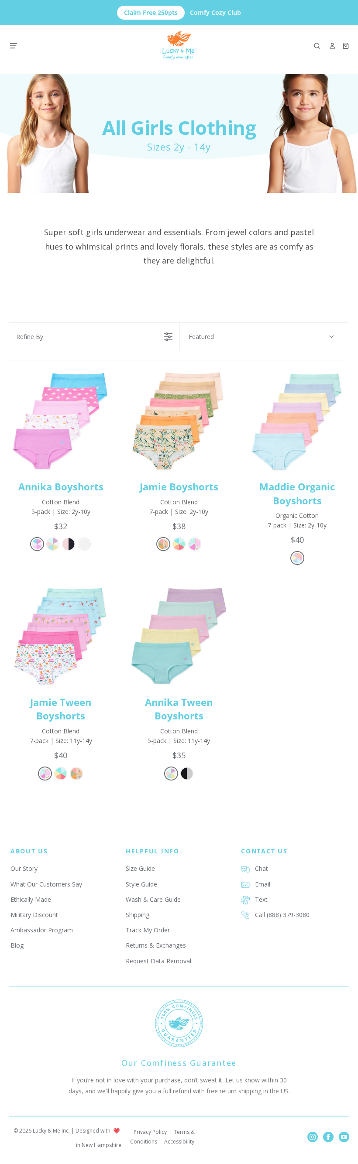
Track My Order (148, 930)
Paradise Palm (195, 544)
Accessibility (179, 1141)
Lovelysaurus (163, 544)
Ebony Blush (68, 544)
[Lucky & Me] (179, 46)
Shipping (137, 915)
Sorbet (179, 544)
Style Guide (141, 884)
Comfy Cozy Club (182, 12)
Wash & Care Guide (153, 899)
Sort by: (201, 336)
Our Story (24, 868)
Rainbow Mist (297, 558)
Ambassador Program (41, 930)
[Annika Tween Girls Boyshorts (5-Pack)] (179, 636)
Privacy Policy (150, 1132)
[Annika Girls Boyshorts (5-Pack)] (61, 421)
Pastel (53, 544)
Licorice (187, 773)
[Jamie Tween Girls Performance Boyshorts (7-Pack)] (61, 636)
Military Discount (34, 915)
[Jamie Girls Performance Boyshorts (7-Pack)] (179, 421)
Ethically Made (30, 899)
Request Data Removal (158, 961)
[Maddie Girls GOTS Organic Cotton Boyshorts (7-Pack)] (297, 421)
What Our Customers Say (46, 884)
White (84, 544)
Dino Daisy (37, 544)
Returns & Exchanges (156, 945)
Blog (17, 945)
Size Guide (140, 868)
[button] (317, 46)
